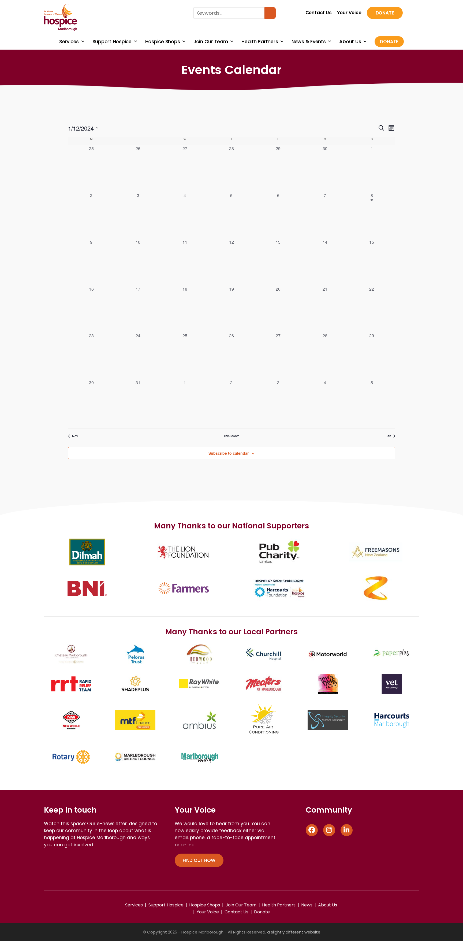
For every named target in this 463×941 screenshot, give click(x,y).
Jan (388, 436)
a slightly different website (293, 932)
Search (270, 13)
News (306, 905)
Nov (75, 436)
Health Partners (279, 905)
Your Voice (349, 13)
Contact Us (318, 13)
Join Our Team (241, 905)
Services (134, 905)
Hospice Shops (204, 905)
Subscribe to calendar (228, 453)
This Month (231, 436)
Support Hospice (166, 905)
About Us (327, 905)
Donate (385, 13)
